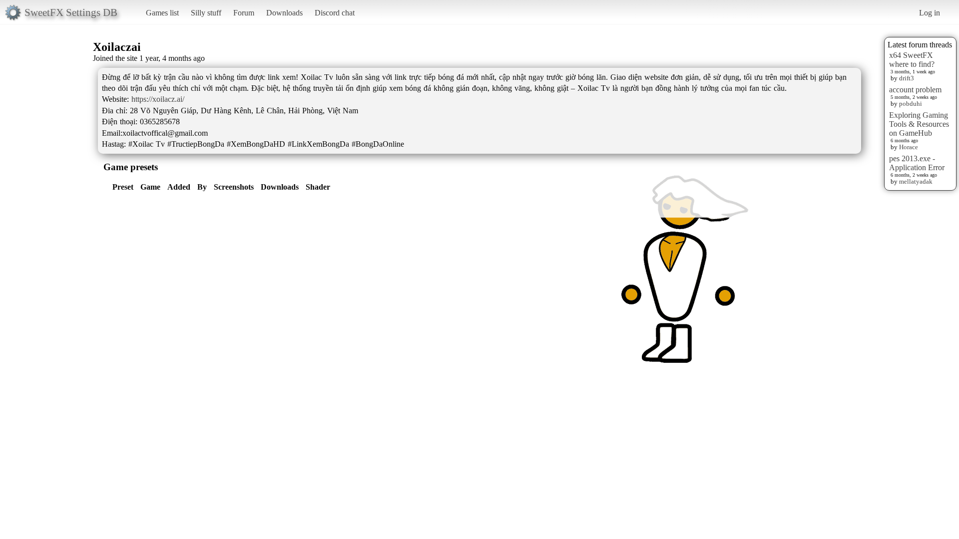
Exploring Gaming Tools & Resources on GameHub (919, 124)
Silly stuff (206, 12)
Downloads (284, 12)
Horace (908, 147)
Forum (243, 12)
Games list (162, 12)
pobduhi (910, 103)
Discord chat (335, 12)
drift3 (906, 78)
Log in (929, 12)
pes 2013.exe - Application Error (917, 163)
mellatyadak (916, 181)
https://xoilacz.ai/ (157, 99)
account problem (915, 89)
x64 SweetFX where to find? (912, 59)
